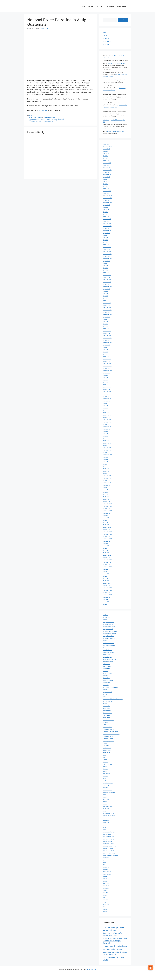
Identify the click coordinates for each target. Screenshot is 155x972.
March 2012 (106, 440)
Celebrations (106, 668)
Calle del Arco (106, 664)
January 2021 (106, 193)
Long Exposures (107, 764)
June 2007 (106, 573)
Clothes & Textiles (108, 680)
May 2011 (105, 464)
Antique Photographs (109, 638)
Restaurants (106, 822)
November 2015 (107, 338)
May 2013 (105, 408)
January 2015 (106, 361)
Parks (104, 794)
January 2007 (106, 585)
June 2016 (105, 321)
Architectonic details (108, 643)
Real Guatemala (107, 818)
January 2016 (106, 333)
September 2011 (107, 454)
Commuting (106, 685)
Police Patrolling (37, 117)
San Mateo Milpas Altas (109, 846)
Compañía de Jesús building (110, 687)
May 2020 (105, 212)
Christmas (105, 675)
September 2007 (107, 566)
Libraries (105, 759)
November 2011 (107, 450)
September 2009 (107, 510)
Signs (104, 862)
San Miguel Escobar (108, 850)
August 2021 (106, 177)
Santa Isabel (106, 857)
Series (104, 860)
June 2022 (106, 153)
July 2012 (105, 431)
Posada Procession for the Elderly (115, 946)
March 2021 (106, 188)
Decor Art (105, 694)
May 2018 (105, 268)
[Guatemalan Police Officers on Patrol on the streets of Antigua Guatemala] (60, 76)
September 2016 (107, 314)
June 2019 (105, 237)
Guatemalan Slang (108, 738)
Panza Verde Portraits (109, 792)
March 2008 (106, 552)
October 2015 (106, 340)
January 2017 (106, 305)
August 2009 (106, 513)
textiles (105, 878)
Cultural (105, 689)
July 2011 (105, 459)
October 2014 (106, 368)
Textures (105, 881)
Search (122, 20)
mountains (105, 776)
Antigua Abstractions (108, 622)
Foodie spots (106, 717)
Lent (104, 757)
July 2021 (105, 179)
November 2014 (107, 366)
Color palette (106, 682)
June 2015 (105, 349)
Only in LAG (106, 785)
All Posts (99, 6)
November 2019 (107, 226)
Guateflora (106, 724)
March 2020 (106, 216)
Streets (105, 876)
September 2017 (107, 286)
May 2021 (105, 184)
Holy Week (106, 745)
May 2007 (105, 576)
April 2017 (105, 298)
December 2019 (107, 223)
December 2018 (107, 251)
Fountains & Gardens (108, 720)
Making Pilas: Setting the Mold (115, 131)
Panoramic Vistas (107, 790)
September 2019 (107, 230)
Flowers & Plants (107, 713)
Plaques (105, 801)
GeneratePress (91, 969)
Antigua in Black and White (110, 631)
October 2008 (106, 536)
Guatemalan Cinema (108, 729)
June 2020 (106, 209)
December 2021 (107, 167)
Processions (106, 808)
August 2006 (106, 597)
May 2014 (105, 380)
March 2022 (106, 160)
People (31, 115)
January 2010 (106, 501)
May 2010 (105, 492)
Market (105, 766)
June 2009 (106, 517)
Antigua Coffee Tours (109, 626)
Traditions (105, 890)
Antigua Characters (108, 624)
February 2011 (106, 471)
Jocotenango (106, 752)
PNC (30, 117)
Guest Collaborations (108, 741)
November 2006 (107, 590)
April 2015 (105, 354)
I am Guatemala (107, 748)
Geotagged (106, 722)
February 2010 (107, 499)
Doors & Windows (107, 701)
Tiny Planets (106, 888)
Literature (105, 762)
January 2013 (106, 417)
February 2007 (107, 583)
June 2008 (106, 545)
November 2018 (107, 254)
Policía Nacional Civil (49, 117)
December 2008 (107, 531)
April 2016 (105, 326)
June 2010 (105, 489)
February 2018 (107, 275)
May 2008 (105, 548)
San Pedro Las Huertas (109, 853)
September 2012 (107, 426)
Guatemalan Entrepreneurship (111, 734)
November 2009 (107, 506)
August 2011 (106, 457)
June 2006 (106, 602)
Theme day (106, 883)
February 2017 (107, 303)
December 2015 (107, 335)
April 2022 (105, 158)
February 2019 (107, 247)
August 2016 (106, 317)
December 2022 (107, 146)
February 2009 (107, 527)
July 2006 (105, 599)
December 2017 (107, 279)
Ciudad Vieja (106, 678)
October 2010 (106, 480)
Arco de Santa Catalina (109, 645)
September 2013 (107, 398)
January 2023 (106, 144)
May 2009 (105, 520)
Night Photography (108, 783)
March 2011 (106, 468)
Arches (105, 640)
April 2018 (105, 270)
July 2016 (105, 319)
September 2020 (107, 202)
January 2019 (106, 249)
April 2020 (105, 214)
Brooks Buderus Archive (109, 659)
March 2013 (106, 412)
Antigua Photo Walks (108, 636)
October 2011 (106, 452)
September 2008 (107, 538)
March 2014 (106, 384)
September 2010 (107, 482)
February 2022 (107, 163)
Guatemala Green (107, 727)
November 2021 (107, 170)
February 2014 (107, 387)
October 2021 (106, 172)
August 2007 (106, 569)
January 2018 (106, 277)
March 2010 (106, 496)
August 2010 (106, 485)
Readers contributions (109, 815)
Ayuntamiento (106, 654)
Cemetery (105, 671)
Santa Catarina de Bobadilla (110, 855)
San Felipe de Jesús (108, 839)
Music (104, 778)
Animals (105, 619)
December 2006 (107, 587)
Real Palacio (106, 820)
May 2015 (105, 352)
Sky (104, 864)
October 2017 (106, 284)
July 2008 (105, 543)
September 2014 (107, 370)
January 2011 (106, 473)
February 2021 (107, 191)
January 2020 (106, 221)
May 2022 (105, 156)
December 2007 (107, 559)
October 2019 (106, 228)
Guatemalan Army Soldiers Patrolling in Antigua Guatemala (46, 119)
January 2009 (106, 529)
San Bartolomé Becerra (109, 832)
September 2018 (107, 258)
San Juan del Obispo (108, 843)
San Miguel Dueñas (108, 848)
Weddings (105, 911)
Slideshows (106, 867)
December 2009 (107, 503)
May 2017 (105, 296)
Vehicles (105, 895)
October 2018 (106, 256)
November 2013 (107, 394)
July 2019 (105, 235)
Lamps (104, 755)
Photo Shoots (121, 6)
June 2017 (105, 293)
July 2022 (105, 151)
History (105, 743)
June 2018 (105, 265)
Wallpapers (106, 904)
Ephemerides (106, 706)
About (83, 6)
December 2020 (107, 195)
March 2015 (106, 356)
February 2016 (107, 331)
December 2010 (107, 475)
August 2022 (106, 149)
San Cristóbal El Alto (108, 834)
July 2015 (105, 347)
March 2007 (106, 580)
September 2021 (107, 174)
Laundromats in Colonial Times (116, 63)
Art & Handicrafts (107, 650)
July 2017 (105, 291)
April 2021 (105, 186)
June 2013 (105, 405)
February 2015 (107, 359)
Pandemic (105, 787)
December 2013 (107, 391)
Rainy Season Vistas (108, 813)
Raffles (104, 811)
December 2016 (107, 307)
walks (104, 902)
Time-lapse (106, 885)
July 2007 (105, 571)
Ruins (104, 829)
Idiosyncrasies (107, 750)
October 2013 (106, 396)
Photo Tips (106, 799)
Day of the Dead (107, 692)
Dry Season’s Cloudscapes (112, 949)
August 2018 (106, 261)
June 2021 (105, 181)
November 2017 (107, 282)
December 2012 (107, 419)
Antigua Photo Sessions (109, 633)
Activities (105, 615)
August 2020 (106, 205)
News (104, 780)
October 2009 (106, 508)
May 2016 (105, 324)
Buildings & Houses (108, 661)
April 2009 (105, 522)
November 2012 (107, 422)
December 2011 (107, 447)
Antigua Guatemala (108, 629)
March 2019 (106, 244)
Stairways (105, 869)
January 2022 (106, 165)
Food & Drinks (106, 715)
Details (104, 696)
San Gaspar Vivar (107, 841)
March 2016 (106, 328)
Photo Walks (110, 6)
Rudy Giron (43, 110)
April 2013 (105, 410)
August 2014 (106, 373)
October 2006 (106, 592)
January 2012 (106, 445)
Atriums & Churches (108, 652)
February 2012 (107, 443)
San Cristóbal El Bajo (108, 836)
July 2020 (105, 207)
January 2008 (106, 557)
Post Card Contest (108, 806)
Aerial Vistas (106, 617)
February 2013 (107, 415)
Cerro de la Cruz (107, 673)
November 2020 (107, 198)
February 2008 (107, 555)
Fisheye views (107, 710)
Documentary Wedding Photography (113, 699)
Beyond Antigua (107, 657)
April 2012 (105, 438)
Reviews (105, 825)
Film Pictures (106, 708)
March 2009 (106, 524)
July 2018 (105, 263)
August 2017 (106, 289)
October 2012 (106, 424)
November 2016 (107, 310)
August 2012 (106, 429)
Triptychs (105, 892)
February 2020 (107, 219)
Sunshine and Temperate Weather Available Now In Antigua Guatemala (115, 941)
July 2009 (105, 515)
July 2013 (105, 403)
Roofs (104, 827)
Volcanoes (105, 899)
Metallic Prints (107, 773)
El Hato (105, 703)
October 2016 (106, 312)
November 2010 (107, 478)
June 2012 (105, 433)
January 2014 (106, 389)
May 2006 (105, 604)
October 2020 (106, 200)
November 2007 (107, 562)
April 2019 (105, 242)
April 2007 (105, 578)
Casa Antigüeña (107, 666)
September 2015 (107, 342)
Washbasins (106, 909)
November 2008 (107, 534)
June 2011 (105, 461)
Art (103, 647)
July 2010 (105, 487)
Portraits (105, 804)
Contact (90, 6)
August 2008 (106, 541)
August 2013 (106, 401)
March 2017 (106, 300)
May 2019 (105, 240)
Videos (104, 897)
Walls (104, 906)
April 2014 (105, 382)
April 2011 (105, 466)
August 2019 (106, 233)
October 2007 (106, 564)
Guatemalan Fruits (108, 736)
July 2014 (105, 375)
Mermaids (105, 771)
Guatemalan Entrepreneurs (110, 731)
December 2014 (107, 363)
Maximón (105, 769)
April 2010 (105, 494)
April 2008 (105, 550)
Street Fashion (107, 871)
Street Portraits (107, 874)
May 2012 (105, 436)
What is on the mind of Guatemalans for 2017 (43, 121)
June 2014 (105, 377)
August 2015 (106, 345)
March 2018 (106, 272)
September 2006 (107, 595)
